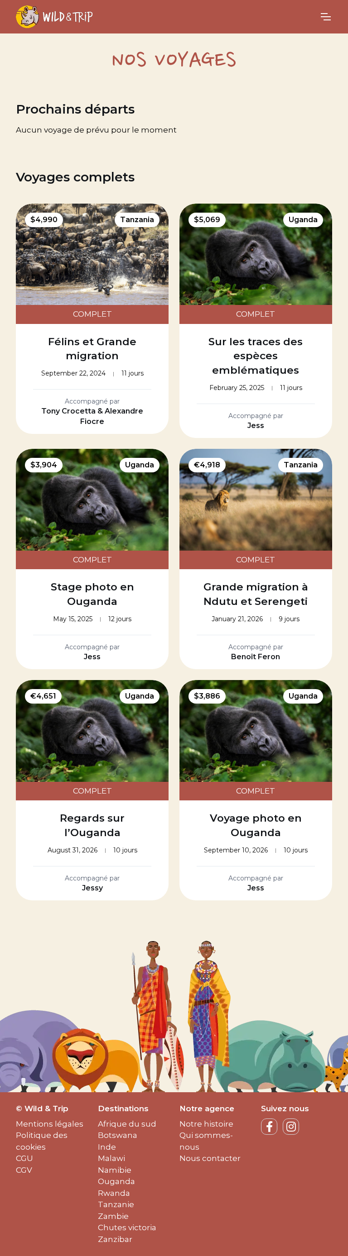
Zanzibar (115, 1239)
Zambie (113, 1216)
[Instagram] (291, 1126)
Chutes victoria (127, 1227)
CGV (24, 1170)
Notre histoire (206, 1123)
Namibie (114, 1170)
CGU (24, 1158)
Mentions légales (49, 1123)
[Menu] (325, 17)
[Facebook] (269, 1126)
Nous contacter (210, 1158)
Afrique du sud (127, 1123)
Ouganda (116, 1181)
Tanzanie (116, 1204)
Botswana (117, 1135)
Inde (107, 1146)
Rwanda (114, 1193)
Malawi (111, 1158)
